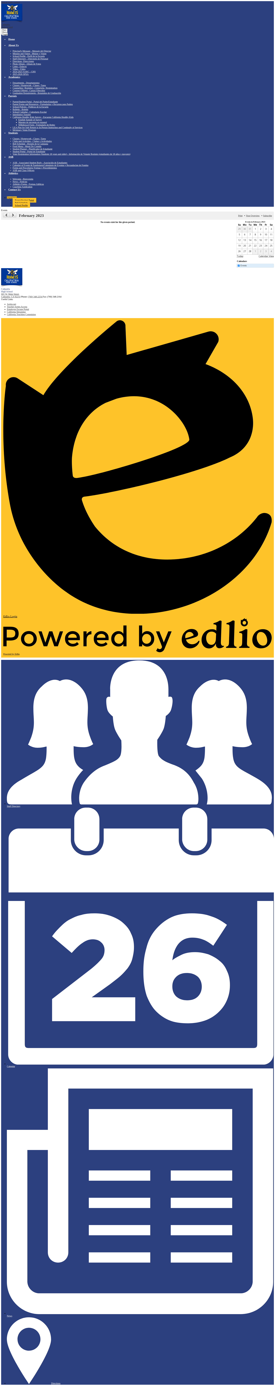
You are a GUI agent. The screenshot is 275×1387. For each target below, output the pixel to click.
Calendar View (266, 256)
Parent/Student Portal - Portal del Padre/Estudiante (35, 102)
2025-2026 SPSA (21, 74)
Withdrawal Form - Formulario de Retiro (36, 125)
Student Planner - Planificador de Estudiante (32, 149)
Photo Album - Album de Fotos (27, 64)
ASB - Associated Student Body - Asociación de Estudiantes (40, 162)
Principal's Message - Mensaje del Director (32, 51)
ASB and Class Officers (23, 170)
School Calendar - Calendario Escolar (30, 112)
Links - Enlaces (20, 66)
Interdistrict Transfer (22, 114)
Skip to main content (10, 2)
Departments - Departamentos (26, 83)
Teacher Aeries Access (17, 307)
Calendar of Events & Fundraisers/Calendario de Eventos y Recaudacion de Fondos (50, 165)
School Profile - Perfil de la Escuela (29, 56)
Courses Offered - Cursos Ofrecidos (29, 90)
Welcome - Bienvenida (23, 179)
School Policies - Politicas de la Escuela (30, 107)
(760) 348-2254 (35, 296)
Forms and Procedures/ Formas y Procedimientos (35, 168)
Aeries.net (11, 304)
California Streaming (16, 312)
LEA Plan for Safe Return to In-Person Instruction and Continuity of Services (47, 127)
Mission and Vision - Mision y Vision (29, 53)
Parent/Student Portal (24, 200)
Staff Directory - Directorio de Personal (30, 59)
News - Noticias (20, 181)
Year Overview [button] (253, 215)
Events (243, 265)
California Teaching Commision (21, 314)
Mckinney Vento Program (24, 130)
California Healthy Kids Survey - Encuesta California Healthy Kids (43, 117)
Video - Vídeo (19, 69)
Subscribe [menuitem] (267, 215)
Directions (55, 1383)
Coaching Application (22, 187)
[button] (140, 47)
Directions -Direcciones (23, 61)
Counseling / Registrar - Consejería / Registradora (35, 88)
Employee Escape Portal (18, 309)
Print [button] (240, 215)
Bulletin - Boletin (20, 109)
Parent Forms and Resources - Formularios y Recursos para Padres (43, 104)
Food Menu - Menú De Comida (27, 146)
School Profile (21, 205)
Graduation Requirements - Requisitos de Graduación (37, 93)
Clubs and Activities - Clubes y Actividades (32, 141)
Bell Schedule (21, 203)
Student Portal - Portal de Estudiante (29, 151)
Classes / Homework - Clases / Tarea (29, 85)
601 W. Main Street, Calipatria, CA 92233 (10, 295)
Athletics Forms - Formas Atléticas (28, 184)
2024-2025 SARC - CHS (24, 71)
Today (240, 256)
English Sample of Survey (30, 120)
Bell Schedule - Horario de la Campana (30, 144)
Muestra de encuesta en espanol (32, 122)
